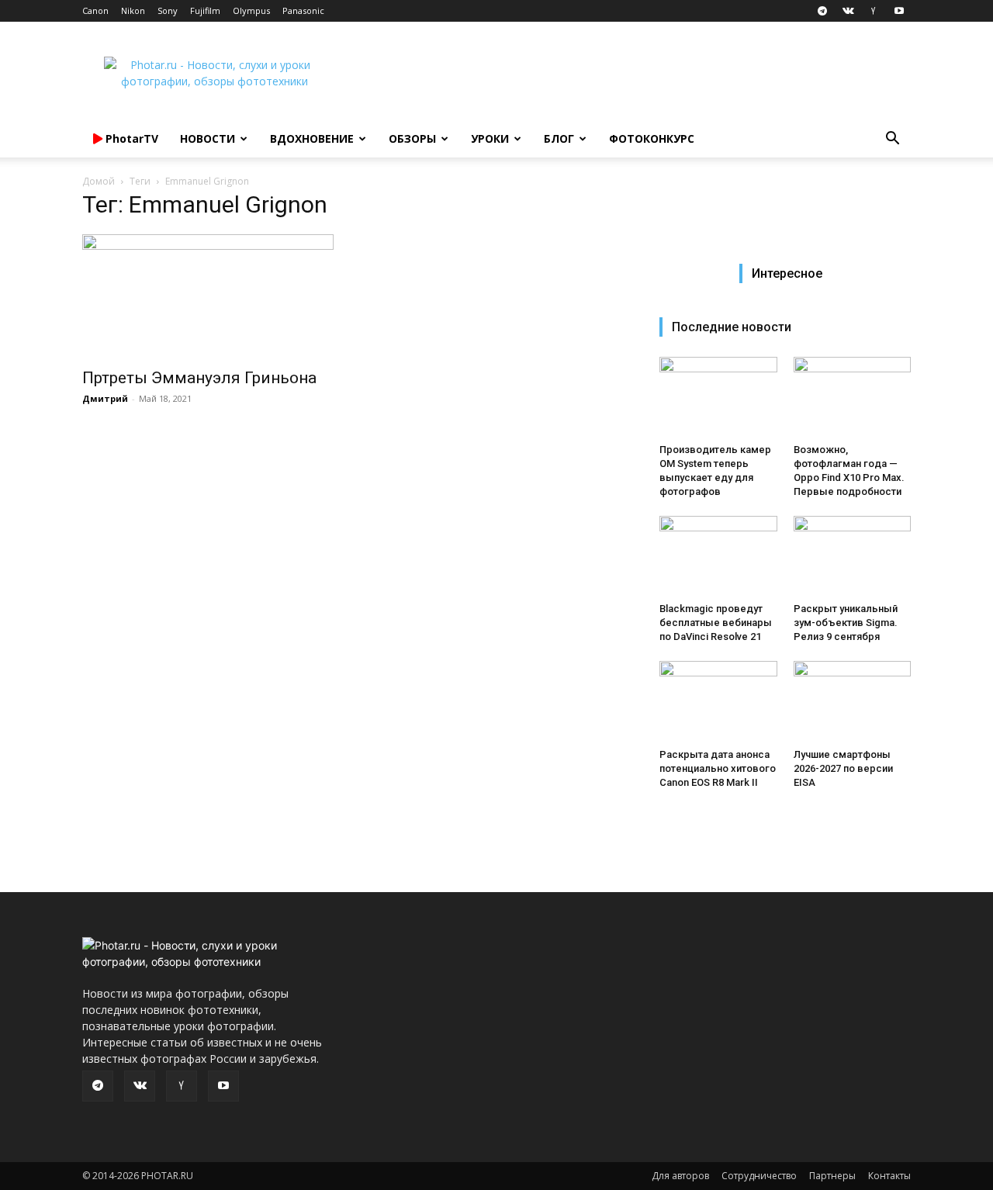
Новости (207, 138)
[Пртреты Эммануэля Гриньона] (208, 296)
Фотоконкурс (651, 138)
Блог (559, 138)
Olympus (251, 10)
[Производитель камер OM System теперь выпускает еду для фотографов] (718, 397)
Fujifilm (205, 10)
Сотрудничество (759, 1175)
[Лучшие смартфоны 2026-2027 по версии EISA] (853, 701)
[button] (892, 140)
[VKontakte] (848, 11)
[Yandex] (873, 11)
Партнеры (832, 1175)
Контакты (889, 1175)
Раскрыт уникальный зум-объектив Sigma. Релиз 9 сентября (846, 622)
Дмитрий (105, 398)
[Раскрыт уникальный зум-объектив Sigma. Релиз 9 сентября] (853, 556)
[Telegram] (822, 11)
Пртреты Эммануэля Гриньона (199, 377)
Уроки (490, 138)
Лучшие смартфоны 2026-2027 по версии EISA (843, 768)
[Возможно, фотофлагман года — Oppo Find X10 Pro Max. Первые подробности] (853, 397)
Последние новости (731, 327)
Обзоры (412, 138)
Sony (167, 10)
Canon (95, 10)
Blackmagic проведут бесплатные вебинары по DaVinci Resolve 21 (715, 622)
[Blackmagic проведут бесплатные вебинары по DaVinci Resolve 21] (718, 556)
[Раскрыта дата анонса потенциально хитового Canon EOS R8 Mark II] (718, 701)
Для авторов (680, 1175)
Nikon (133, 10)
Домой (98, 181)
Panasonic (303, 10)
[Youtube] (899, 11)
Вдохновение (312, 138)
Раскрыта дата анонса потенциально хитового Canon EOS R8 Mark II (717, 768)
